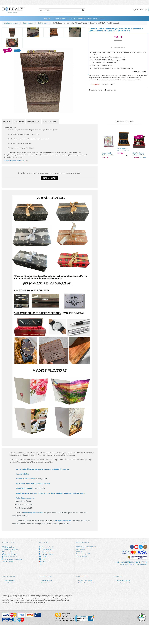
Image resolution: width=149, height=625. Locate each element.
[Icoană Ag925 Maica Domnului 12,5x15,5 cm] (108, 141)
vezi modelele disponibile (42, 483)
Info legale (43, 543)
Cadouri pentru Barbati (122, 580)
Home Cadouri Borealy (10, 23)
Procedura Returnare (11, 549)
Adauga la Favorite (96, 90)
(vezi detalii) (65, 469)
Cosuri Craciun (8, 583)
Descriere (6, 122)
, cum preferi (25, 498)
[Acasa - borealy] (13, 10)
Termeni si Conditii (47, 547)
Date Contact (8, 561)
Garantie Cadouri (47, 552)
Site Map (44, 557)
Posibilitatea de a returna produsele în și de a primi (50, 493)
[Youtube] (136, 547)
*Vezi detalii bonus (139, 71)
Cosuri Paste (45, 583)
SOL (42, 559)
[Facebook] (132, 547)
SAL (40, 564)
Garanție (24, 488)
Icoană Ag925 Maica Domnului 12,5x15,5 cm (107, 154)
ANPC (43, 561)
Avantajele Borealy (50, 122)
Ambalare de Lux (33, 122)
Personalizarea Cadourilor (26, 479)
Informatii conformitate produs (16, 161)
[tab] (7, 121)
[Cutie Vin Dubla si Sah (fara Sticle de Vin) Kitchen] (139, 141)
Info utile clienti (8, 543)
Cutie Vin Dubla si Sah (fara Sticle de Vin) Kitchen (138, 154)
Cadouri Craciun (8, 580)
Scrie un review (49, 178)
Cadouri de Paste (46, 580)
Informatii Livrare (10, 552)
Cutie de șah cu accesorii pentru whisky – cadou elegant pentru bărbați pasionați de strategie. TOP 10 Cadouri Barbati (123, 149)
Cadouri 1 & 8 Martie (85, 580)
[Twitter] (141, 547)
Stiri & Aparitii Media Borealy (13, 559)
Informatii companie (10, 557)
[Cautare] (83, 10)
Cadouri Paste (43, 23)
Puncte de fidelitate (10, 554)
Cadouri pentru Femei (122, 583)
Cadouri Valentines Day (85, 583)
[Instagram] (145, 547)
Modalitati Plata (9, 547)
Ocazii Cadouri (28, 23)
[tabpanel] (43, 80)
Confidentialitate (46, 549)
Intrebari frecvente (47, 554)
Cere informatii (111, 90)
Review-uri (19, 122)
